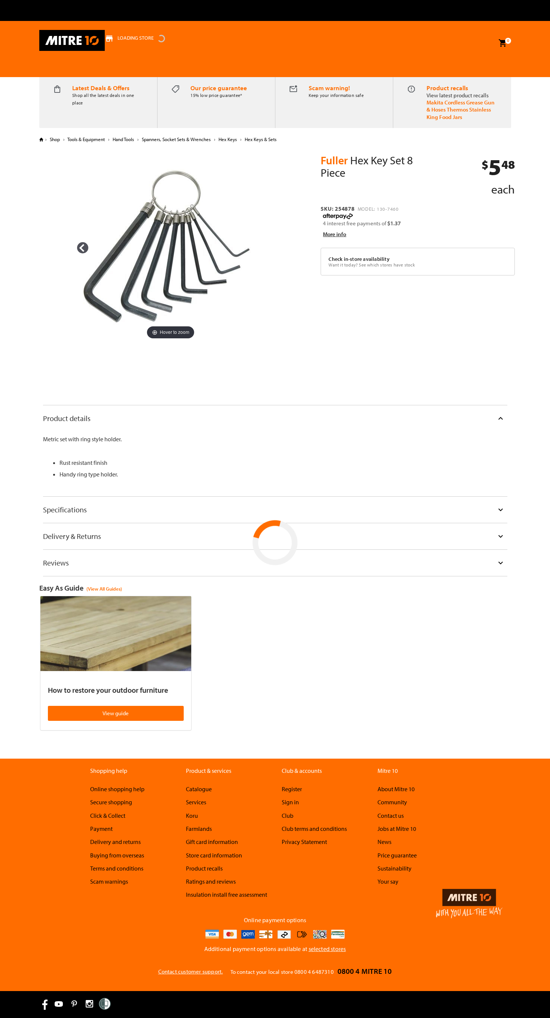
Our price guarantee (218, 88)
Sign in (290, 802)
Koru (192, 815)
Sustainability (395, 868)
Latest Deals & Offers (100, 88)
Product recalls (447, 88)
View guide (116, 713)
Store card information (214, 855)
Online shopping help (117, 789)
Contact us (391, 815)
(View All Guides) (104, 589)
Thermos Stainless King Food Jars (459, 113)
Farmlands (199, 828)
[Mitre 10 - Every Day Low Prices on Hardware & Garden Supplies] (72, 40)
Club (287, 815)
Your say (388, 881)
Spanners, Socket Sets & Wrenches (176, 139)
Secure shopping (111, 802)
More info (334, 234)
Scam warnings (109, 881)
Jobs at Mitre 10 (397, 828)
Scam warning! (329, 88)
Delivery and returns (115, 841)
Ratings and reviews (211, 881)
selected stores (327, 949)
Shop (55, 139)
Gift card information (212, 841)
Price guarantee (397, 855)
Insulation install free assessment (226, 894)
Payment (101, 828)
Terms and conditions (116, 868)
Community (392, 802)
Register (292, 789)
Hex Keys (227, 139)
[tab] (275, 418)
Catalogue (199, 789)
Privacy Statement (304, 841)
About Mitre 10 (396, 789)
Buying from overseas (117, 855)
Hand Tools (123, 139)
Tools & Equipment (86, 139)
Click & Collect (107, 815)
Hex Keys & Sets (260, 139)
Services (196, 802)
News (384, 841)
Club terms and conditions (314, 828)
